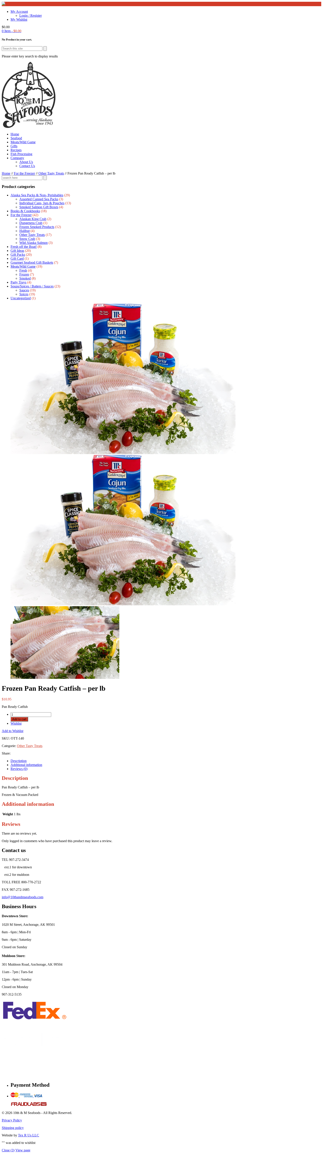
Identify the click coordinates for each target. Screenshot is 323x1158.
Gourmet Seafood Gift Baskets (32, 262)
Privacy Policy (12, 1120)
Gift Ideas (17, 250)
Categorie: (9, 746)
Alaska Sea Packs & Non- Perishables (37, 195)
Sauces (24, 290)
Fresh (23, 270)
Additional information (26, 765)
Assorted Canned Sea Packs (38, 199)
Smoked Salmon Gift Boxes (38, 207)
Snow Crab (27, 239)
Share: (6, 753)
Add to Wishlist (12, 731)
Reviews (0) (19, 769)
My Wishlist (19, 19)
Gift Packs (18, 254)
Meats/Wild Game (23, 142)
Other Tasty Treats (51, 173)
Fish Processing (21, 154)
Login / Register (30, 15)
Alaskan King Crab (32, 219)
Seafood (16, 138)
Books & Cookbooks (25, 211)
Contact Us (27, 166)
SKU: (6, 738)
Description (19, 761)
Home (15, 134)
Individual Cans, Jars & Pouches (41, 203)
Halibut (24, 231)
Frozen (24, 274)
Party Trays (18, 282)
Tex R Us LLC (28, 1135)
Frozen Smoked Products (36, 227)
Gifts (14, 146)
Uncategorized (21, 298)
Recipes (16, 150)
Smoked (25, 278)
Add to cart (19, 719)
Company (17, 158)
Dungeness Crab (30, 223)
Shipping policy (13, 1128)
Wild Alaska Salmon (33, 243)
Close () (8, 1150)
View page (22, 1150)
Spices (23, 294)
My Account (19, 11)
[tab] (166, 761)
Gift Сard (17, 258)
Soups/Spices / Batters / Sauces (32, 286)
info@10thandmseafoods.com (22, 897)
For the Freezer (24, 173)
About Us (26, 162)
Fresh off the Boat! (24, 247)
